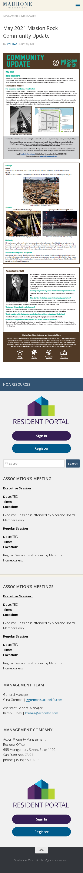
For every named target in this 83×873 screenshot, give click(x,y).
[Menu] (77, 5)
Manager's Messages (19, 16)
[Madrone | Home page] (22, 5)
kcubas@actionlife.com (41, 713)
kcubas (12, 44)
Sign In (41, 436)
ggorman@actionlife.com (44, 699)
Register (41, 448)
